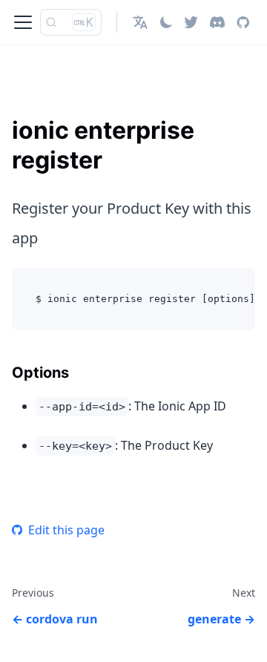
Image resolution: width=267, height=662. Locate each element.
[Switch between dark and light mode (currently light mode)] (166, 22)
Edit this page (66, 530)
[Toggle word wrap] (209, 286)
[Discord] (217, 22)
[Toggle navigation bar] (23, 22)
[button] (140, 22)
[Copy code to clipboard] (237, 286)
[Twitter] (191, 22)
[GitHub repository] (243, 22)
